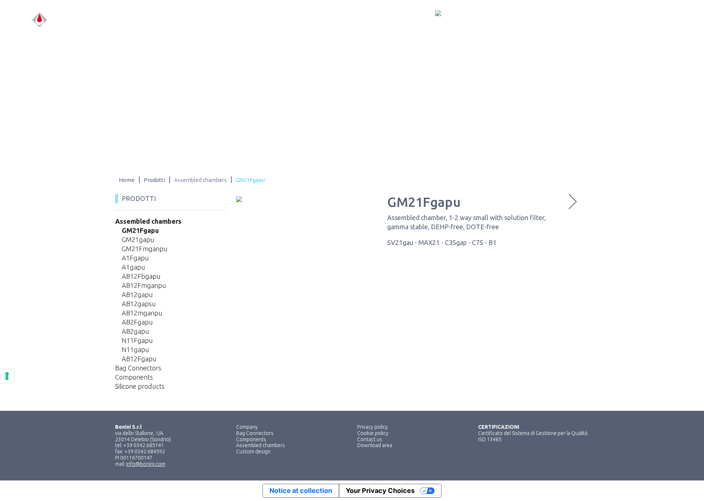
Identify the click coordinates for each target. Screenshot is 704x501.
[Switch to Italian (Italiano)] (641, 20)
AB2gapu (135, 331)
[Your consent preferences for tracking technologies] (7, 376)
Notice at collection (301, 490)
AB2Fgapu (137, 322)
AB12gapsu (139, 303)
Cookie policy (372, 433)
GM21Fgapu (140, 230)
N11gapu (135, 349)
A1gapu (133, 267)
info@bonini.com (145, 464)
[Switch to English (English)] (655, 20)
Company (247, 427)
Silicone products (140, 386)
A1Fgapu (135, 258)
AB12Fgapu (139, 358)
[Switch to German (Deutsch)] (669, 20)
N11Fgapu (137, 340)
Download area (374, 445)
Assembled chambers (148, 221)
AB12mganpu (142, 313)
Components (134, 377)
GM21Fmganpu (145, 248)
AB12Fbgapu (141, 276)
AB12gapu (137, 294)
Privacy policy (372, 427)
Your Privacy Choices (380, 490)
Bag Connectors (138, 368)
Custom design (253, 451)
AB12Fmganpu (144, 285)
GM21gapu (138, 239)
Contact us (369, 439)
